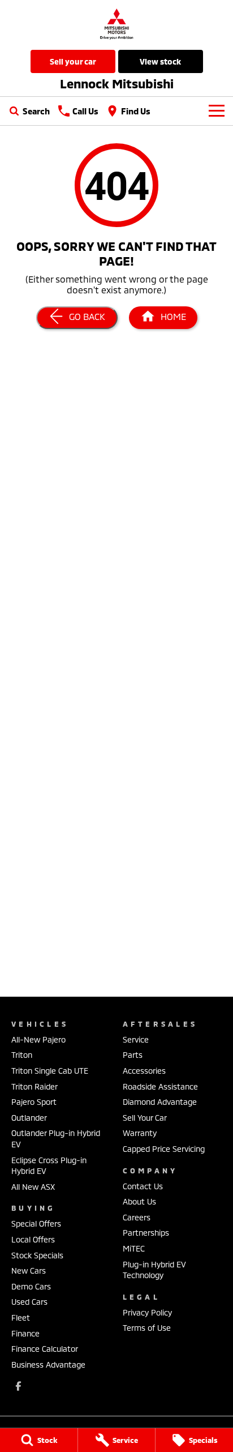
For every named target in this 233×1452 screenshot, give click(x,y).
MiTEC (134, 1248)
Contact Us (143, 1186)
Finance (25, 1333)
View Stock (160, 61)
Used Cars (29, 1301)
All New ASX (33, 1187)
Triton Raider (34, 1086)
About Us (139, 1201)
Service (136, 1039)
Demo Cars (31, 1286)
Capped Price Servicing (164, 1149)
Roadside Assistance (160, 1086)
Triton (21, 1055)
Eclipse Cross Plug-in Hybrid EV (49, 1165)
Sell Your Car (73, 61)
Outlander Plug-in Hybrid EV (55, 1138)
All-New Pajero (38, 1039)
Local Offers (33, 1239)
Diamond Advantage (160, 1102)
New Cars (28, 1270)
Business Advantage (48, 1364)
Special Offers (36, 1223)
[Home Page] (116, 23)
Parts (133, 1055)
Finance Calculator (44, 1348)
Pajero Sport (34, 1102)
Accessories (144, 1070)
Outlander (29, 1117)
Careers (136, 1217)
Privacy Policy (147, 1312)
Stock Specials (37, 1255)
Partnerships (146, 1232)
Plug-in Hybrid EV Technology (154, 1269)
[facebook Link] (18, 1386)
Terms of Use (147, 1328)
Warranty (140, 1133)
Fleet (20, 1317)
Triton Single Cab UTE (49, 1070)
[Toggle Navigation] (217, 111)
